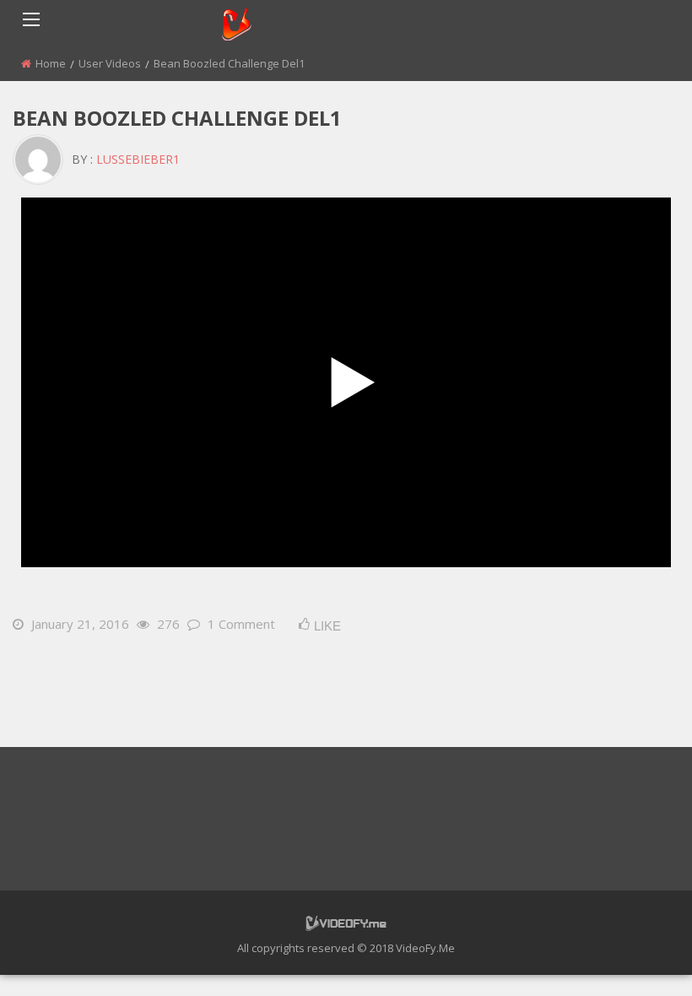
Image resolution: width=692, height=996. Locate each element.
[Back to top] (637, 958)
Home (50, 63)
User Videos (109, 63)
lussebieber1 (138, 159)
